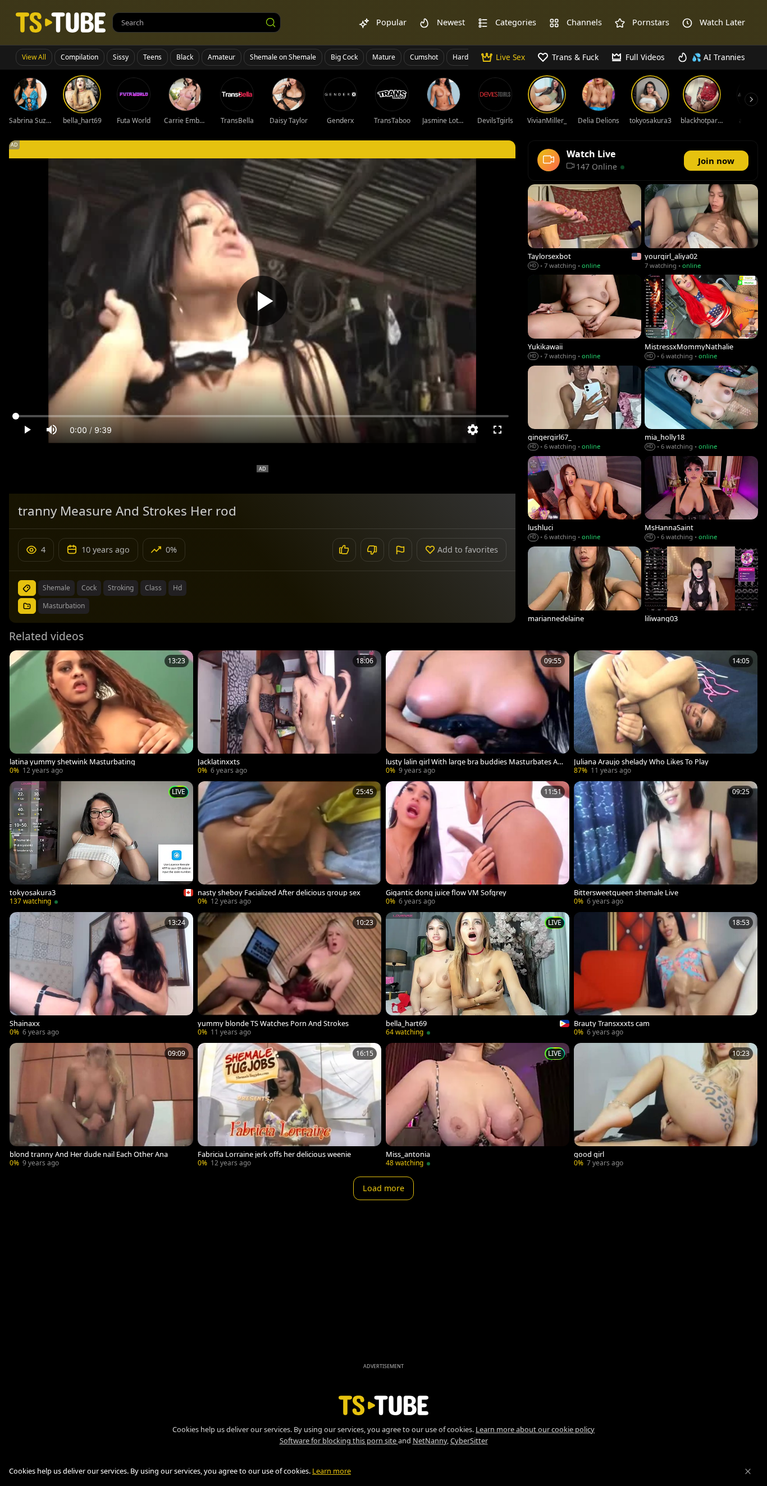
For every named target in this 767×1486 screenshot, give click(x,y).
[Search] (270, 22)
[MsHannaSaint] (701, 499)
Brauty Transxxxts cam (612, 1023)
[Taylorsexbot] (584, 227)
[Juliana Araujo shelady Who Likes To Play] (665, 713)
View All (34, 57)
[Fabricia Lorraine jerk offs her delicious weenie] (289, 1106)
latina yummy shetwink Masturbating (72, 761)
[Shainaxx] (101, 975)
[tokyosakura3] (101, 844)
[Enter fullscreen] (497, 429)
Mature (383, 57)
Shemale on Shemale (283, 57)
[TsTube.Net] (61, 22)
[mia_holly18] (701, 409)
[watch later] (23, 664)
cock (89, 587)
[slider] (262, 416)
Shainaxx (25, 1023)
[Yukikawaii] (584, 318)
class (153, 587)
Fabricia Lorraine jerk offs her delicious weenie (274, 1154)
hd (177, 587)
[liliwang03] (701, 589)
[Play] (262, 301)
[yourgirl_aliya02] (701, 227)
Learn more (331, 1471)
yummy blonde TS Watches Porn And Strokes (273, 1023)
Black (184, 57)
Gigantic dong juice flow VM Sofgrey (446, 892)
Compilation (79, 57)
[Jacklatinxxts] (289, 713)
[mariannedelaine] (584, 589)
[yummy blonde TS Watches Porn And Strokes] (289, 975)
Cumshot (424, 57)
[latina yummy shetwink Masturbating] (101, 713)
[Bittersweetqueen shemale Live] (665, 844)
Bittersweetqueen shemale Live (626, 892)
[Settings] (473, 429)
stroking (121, 587)
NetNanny (430, 1440)
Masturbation (64, 605)
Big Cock (344, 57)
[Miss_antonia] (477, 1106)
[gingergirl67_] (584, 409)
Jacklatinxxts (219, 761)
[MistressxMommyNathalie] (701, 318)
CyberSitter (469, 1440)
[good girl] (665, 1106)
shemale (56, 587)
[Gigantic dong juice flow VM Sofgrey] (477, 844)
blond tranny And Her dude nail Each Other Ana (89, 1154)
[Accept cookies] (748, 1471)
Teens (152, 57)
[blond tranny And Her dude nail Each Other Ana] (101, 1106)
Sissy (121, 57)
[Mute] (51, 429)
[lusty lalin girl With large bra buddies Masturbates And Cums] (477, 713)
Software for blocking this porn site (339, 1440)
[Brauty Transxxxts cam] (665, 975)
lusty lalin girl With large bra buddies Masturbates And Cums (474, 761)
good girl (589, 1154)
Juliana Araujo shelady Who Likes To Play (641, 761)
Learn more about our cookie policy (535, 1429)
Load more (383, 1188)
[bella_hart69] (477, 975)
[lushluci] (584, 499)
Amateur (221, 57)
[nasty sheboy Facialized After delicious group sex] (289, 844)
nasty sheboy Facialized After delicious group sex (279, 892)
